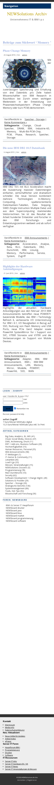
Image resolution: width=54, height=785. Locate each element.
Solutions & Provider (14, 480)
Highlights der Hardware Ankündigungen (18, 267)
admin (24, 55)
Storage (11, 137)
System (11, 256)
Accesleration (30, 244)
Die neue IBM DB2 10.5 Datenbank (24, 148)
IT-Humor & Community (16, 457)
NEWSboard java (13, 510)
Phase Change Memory (17, 51)
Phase (18, 134)
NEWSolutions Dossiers (16, 467)
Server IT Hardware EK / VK (16, 764)
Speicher (44, 134)
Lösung (34, 250)
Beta (9, 247)
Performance (26, 253)
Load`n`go (10, 462)
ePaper (8, 741)
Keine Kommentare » (15, 122)
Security (9, 475)
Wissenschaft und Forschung (18, 493)
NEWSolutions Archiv (27, 14)
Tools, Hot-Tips (12, 491)
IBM (30, 128)
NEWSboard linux (14, 513)
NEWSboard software (16, 521)
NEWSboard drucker (15, 508)
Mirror (10, 368)
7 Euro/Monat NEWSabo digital (17, 422)
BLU (17, 247)
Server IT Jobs (11, 761)
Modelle (22, 368)
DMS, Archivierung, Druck (17, 441)
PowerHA (12, 371)
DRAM (20, 128)
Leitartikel (9, 459)
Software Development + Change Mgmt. (24, 478)
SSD (22, 371)
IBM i (27, 362)
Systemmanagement (15, 488)
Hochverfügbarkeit (13, 446)
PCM (9, 134)
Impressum (10, 725)
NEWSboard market (15, 515)
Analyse (45, 244)
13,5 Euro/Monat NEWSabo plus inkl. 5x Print (24, 424)
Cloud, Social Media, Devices (18, 438)
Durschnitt (12, 250)
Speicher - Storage (35, 119)
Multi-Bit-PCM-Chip (30, 131)
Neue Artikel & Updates (15, 736)
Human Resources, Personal (18, 449)
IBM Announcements (36, 237)
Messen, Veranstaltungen (17, 465)
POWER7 (34, 368)
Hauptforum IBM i (12, 747)
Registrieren (32, 780)
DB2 (41, 247)
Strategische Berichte (15, 485)
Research (31, 134)
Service (41, 253)
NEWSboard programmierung (19, 518)
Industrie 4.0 (42, 128)
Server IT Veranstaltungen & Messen (21, 769)
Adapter (27, 359)
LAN (28, 365)
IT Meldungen (11, 454)
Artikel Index (10, 738)
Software (9, 755)
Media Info (9, 727)
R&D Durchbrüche (13, 472)
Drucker (8, 752)
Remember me (22, 408)
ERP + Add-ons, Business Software (21, 444)
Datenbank (30, 247)
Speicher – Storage (14, 483)
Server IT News (11, 766)
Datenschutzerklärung (14, 730)
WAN (31, 371)
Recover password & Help (13, 414)
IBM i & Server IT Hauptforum (20, 505)
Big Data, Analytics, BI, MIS (18, 436)
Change (27, 125)
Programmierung (13, 470)
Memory (11, 131)
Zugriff (22, 256)
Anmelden (21, 780)
